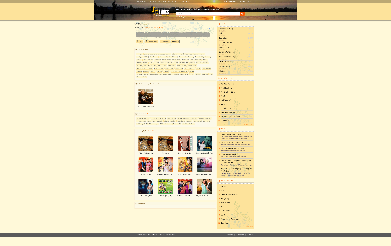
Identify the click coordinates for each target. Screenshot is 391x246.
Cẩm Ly (196, 54)
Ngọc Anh (205, 62)
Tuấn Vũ (191, 71)
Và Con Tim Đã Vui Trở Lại (158, 118)
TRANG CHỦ (143, 1)
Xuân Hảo (205, 74)
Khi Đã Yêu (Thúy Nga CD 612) (165, 196)
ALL (179, 9)
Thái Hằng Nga (206, 68)
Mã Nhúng (166, 41)
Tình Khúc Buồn (226, 88)
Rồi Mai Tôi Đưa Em (165, 124)
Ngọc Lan (146, 65)
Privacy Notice (240, 234)
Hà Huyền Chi (158, 27)
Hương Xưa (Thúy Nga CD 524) (146, 106)
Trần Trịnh (147, 27)
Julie (191, 60)
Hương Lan (185, 60)
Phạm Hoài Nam (192, 65)
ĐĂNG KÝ (250, 1)
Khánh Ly (205, 60)
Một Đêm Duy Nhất (227, 84)
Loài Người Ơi (226, 100)
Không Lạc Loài (171, 118)
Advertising (230, 234)
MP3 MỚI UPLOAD (226, 78)
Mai (187, 62)
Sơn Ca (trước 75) (189, 68)
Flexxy (223, 190)
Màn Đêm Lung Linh (228, 112)
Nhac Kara (224, 223)
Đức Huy (139, 60)
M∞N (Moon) (225, 203)
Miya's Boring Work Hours (230, 219)
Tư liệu (223, 129)
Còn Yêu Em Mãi (157, 121)
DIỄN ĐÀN (167, 1)
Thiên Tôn (146, 24)
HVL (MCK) (225, 199)
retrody (223, 186)
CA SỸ (202, 9)
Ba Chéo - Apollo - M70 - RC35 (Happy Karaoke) (157, 54)
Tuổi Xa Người (141, 124)
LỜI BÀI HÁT (193, 9)
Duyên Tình (206, 121)
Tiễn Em (222, 71)
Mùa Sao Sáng (224, 47)
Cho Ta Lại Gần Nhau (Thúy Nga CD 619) (185, 174)
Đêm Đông (149, 124)
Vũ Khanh (198, 74)
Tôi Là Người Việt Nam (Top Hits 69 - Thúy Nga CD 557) (185, 196)
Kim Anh (139, 62)
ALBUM (216, 9)
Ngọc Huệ (139, 65)
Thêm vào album (152, 41)
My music (165, 153)
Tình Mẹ (223, 96)
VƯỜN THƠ (175, 1)
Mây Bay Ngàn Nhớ (185, 153)
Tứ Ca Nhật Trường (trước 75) (179, 71)
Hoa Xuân (189, 121)
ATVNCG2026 (226, 211)
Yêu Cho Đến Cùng (228, 92)
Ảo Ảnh (221, 33)
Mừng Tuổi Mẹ (146, 174)
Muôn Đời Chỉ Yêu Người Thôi (230, 57)
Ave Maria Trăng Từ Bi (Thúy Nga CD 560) (146, 196)
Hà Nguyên (157, 60)
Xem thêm (249, 124)
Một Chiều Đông (224, 66)
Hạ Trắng (172, 121)
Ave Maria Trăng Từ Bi (205, 118)
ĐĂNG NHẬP (242, 1)
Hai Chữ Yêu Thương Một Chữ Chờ (187, 118)
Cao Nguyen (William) (143, 57)
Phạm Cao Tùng (181, 65)
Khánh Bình (197, 60)
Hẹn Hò (149, 121)
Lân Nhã (145, 62)
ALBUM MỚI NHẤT (226, 181)
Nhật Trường (172, 65)
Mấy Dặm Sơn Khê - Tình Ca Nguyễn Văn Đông (204, 153)
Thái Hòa (139, 71)
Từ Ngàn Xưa (226, 108)
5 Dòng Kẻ (139, 54)
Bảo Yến (182, 54)
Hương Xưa (223, 38)
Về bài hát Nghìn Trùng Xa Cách (232, 142)
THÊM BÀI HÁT (185, 1)
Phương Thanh (169, 68)
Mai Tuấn (198, 62)
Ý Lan (211, 74)
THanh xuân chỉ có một (229, 194)
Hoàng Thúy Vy (176, 60)
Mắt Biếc (166, 121)
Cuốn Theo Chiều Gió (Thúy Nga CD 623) (204, 174)
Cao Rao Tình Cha (225, 43)
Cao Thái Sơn (154, 57)
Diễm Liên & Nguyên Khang (203, 57)
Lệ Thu (176, 62)
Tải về (140, 41)
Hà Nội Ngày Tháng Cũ (227, 52)
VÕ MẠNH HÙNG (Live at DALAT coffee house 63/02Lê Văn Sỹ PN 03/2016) (158, 74)
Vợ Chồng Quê (197, 121)
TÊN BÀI (185, 9)
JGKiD (223, 207)
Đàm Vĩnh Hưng (189, 57)
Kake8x (223, 215)
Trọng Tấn (166, 71)
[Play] (138, 29)
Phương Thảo (179, 68)
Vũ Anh (192, 74)
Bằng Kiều (175, 54)
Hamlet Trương (166, 60)
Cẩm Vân (202, 54)
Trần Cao (159, 71)
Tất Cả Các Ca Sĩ (141, 77)
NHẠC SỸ (209, 9)
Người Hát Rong (162, 65)
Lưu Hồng (182, 62)
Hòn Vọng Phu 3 (141, 121)
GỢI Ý (222, 24)
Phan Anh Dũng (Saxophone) (145, 68)
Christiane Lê (163, 57)
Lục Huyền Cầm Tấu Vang (230, 116)
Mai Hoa (192, 62)
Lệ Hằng (156, 62)
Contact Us (250, 234)
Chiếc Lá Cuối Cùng (226, 29)
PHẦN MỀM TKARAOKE (156, 1)
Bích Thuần (189, 54)
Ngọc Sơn (153, 65)
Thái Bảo (198, 68)
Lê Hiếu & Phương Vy (166, 62)
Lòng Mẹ (156, 124)
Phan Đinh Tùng (158, 68)
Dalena (181, 57)
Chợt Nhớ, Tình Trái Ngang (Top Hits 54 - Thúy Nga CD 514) (204, 196)
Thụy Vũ (153, 71)
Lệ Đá (137, 24)
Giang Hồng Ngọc (148, 60)
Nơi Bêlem (224, 104)
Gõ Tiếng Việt (182, 17)
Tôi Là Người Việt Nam (143, 118)
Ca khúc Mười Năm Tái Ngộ (231, 134)
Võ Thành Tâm (184, 74)
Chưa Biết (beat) (173, 57)
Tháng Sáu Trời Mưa (228, 154)
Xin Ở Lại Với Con (227, 120)
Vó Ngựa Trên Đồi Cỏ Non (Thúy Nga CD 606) (165, 174)
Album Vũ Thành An (146, 153)
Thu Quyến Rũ (177, 124)
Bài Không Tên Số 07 (188, 124)
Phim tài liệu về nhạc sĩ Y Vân (232, 148)
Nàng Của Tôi (181, 121)
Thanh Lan (146, 71)
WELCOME (231, 1)
